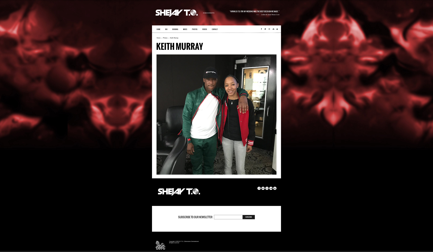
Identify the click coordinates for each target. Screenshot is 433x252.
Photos (194, 29)
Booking (175, 29)
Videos (204, 29)
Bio (166, 29)
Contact (215, 29)
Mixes (185, 29)
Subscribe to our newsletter (195, 217)
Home (158, 29)
